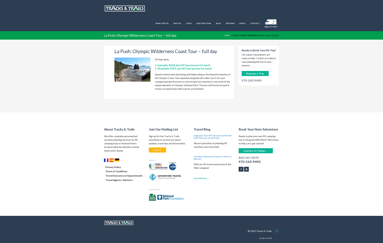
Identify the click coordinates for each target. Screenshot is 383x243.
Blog (218, 23)
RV (270, 23)
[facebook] (241, 169)
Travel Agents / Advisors (119, 179)
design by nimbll (265, 238)
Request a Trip (255, 73)
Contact (255, 23)
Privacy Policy (113, 167)
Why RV (177, 23)
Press (242, 23)
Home (227, 35)
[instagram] (246, 169)
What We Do (162, 23)
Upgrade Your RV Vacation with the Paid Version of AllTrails (213, 136)
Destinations (203, 23)
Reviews (230, 23)
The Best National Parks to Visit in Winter (212, 157)
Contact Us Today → (255, 150)
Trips (189, 23)
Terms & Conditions (116, 171)
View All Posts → (202, 178)
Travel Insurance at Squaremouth (123, 175)
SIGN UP (157, 150)
